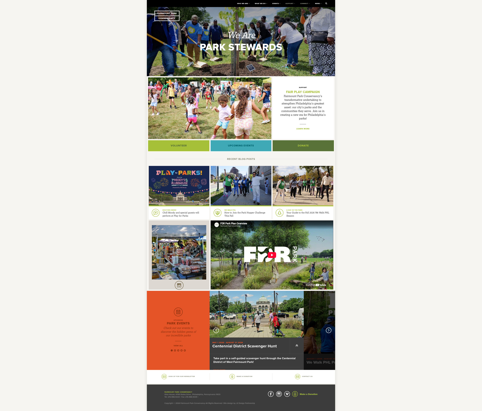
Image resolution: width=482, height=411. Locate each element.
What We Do (260, 3)
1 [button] (172, 350)
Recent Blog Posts (241, 159)
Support (289, 3)
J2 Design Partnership (245, 403)
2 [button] (175, 350)
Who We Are (242, 3)
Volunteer (179, 145)
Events (275, 3)
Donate (303, 145)
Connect (304, 3)
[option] (241, 41)
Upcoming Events (241, 145)
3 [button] (178, 350)
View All (178, 346)
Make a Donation (308, 394)
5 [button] (185, 350)
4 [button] (181, 350)
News (317, 3)
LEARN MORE (303, 129)
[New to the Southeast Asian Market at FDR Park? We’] (179, 252)
